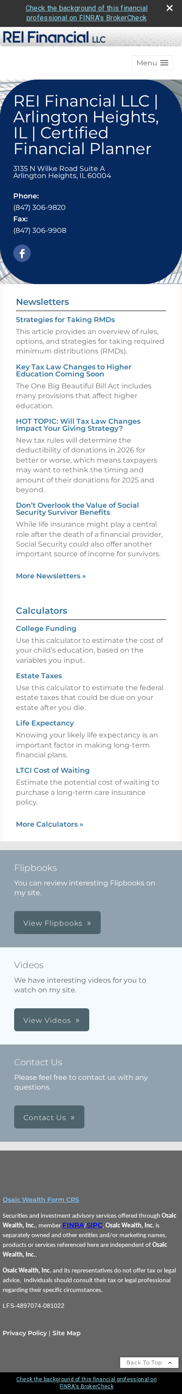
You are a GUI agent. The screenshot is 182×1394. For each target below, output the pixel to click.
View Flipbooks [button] (53, 923)
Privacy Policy (25, 1333)
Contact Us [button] (44, 1117)
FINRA (73, 1225)
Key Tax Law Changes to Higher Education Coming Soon (74, 370)
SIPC (94, 1225)
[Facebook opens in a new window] (22, 253)
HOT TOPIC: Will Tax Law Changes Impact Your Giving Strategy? (78, 425)
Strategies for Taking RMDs (65, 319)
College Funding (46, 628)
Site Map (67, 1333)
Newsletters (42, 301)
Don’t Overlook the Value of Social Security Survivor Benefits (77, 509)
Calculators (41, 610)
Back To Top (145, 1362)
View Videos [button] (47, 1020)
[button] (152, 63)
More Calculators (49, 824)
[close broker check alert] (169, 7)
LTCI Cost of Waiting (53, 770)
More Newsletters (51, 576)
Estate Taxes (39, 676)
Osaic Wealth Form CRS (41, 1200)
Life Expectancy (45, 723)
